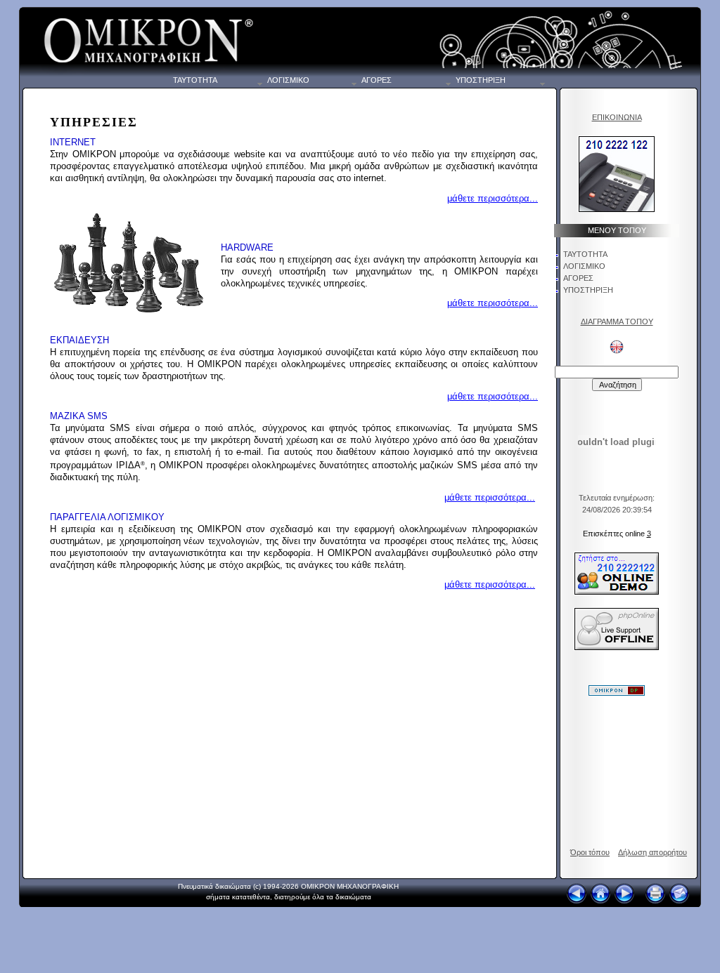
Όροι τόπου (590, 852)
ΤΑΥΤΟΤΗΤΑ (585, 254)
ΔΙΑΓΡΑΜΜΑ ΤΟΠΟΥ (617, 321)
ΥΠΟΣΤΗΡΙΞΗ (588, 290)
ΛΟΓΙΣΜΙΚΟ (584, 266)
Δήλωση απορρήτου (652, 852)
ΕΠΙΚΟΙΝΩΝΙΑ (617, 117)
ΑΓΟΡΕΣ (578, 278)
